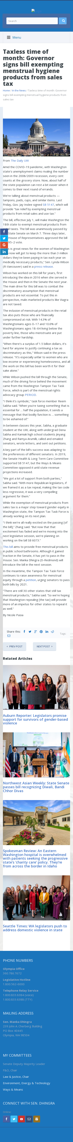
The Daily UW (20, 160)
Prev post (15, 646)
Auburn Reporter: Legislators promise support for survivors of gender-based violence (35, 719)
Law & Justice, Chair (16, 1077)
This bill (8, 547)
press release (43, 266)
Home (6, 90)
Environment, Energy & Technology (26, 1083)
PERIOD (30, 395)
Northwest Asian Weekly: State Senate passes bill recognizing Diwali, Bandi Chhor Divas (36, 787)
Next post (43, 646)
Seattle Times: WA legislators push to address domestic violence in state (35, 928)
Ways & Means (13, 1089)
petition (31, 580)
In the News (19, 90)
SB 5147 (48, 204)
